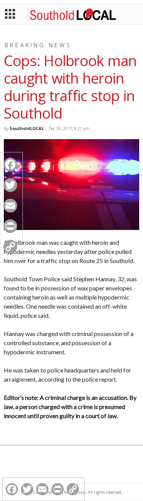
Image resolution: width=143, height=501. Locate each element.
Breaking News (38, 45)
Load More (71, 465)
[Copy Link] (10, 246)
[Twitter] (10, 185)
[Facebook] (10, 164)
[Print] (10, 226)
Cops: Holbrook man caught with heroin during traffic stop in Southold (70, 87)
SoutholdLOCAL (27, 128)
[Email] (10, 205)
